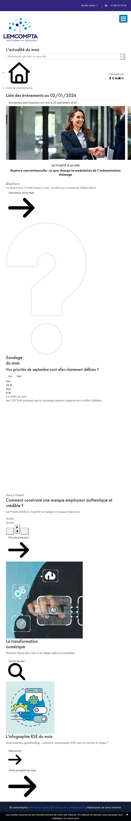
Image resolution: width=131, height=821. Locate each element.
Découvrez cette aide (21, 192)
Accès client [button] (88, 5)
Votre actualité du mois (22, 770)
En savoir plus (71, 818)
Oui (10, 376)
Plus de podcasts (19, 537)
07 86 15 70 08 (118, 5)
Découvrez (15, 751)
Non (19, 376)
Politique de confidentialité (68, 807)
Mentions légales (39, 807)
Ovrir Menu (123, 19)
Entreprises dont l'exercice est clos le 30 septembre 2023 (43, 102)
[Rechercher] (122, 57)
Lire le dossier (17, 661)
